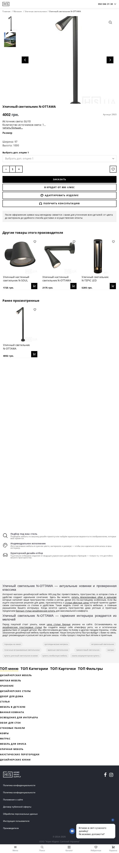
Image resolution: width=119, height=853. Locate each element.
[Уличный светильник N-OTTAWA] (20, 324)
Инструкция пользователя (16, 821)
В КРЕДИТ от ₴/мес (59, 187)
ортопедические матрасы (56, 644)
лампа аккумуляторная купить (85, 655)
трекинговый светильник (87, 650)
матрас (111, 650)
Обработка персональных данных (20, 814)
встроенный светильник (102, 644)
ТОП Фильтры (90, 668)
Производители (11, 828)
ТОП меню (9, 668)
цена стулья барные (59, 624)
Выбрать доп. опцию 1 (15, 152)
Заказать (59, 179)
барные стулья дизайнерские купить (35, 610)
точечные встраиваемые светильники (22, 650)
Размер (7, 133)
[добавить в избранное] (113, 169)
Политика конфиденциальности (19, 785)
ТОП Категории (34, 668)
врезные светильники (58, 650)
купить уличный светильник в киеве (21, 655)
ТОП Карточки (63, 668)
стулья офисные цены (77, 602)
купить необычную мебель (54, 655)
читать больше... (12, 127)
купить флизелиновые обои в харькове (94, 597)
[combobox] (105, 4)
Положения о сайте (13, 799)
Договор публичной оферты (17, 807)
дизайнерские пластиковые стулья (22, 627)
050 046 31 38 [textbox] (105, 3)
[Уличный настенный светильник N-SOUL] (20, 256)
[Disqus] (59, 400)
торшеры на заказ (12, 644)
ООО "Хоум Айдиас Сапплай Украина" (59, 841)
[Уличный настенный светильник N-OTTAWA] (59, 256)
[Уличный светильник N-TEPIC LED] (99, 256)
